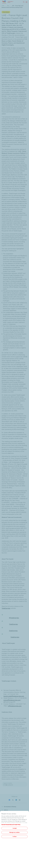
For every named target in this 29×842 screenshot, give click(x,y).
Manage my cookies (14, 832)
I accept (15, 828)
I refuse (14, 836)
